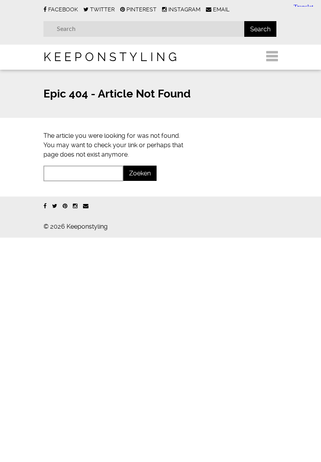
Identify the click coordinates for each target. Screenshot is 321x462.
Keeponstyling (111, 57)
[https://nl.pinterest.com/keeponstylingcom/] (65, 206)
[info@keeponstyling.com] (85, 206)
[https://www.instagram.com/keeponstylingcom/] (75, 206)
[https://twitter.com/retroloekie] (54, 206)
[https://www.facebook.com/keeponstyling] (45, 206)
